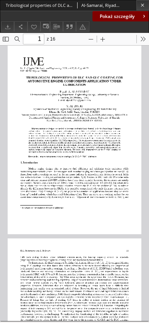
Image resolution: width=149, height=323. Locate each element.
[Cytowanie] (69, 26)
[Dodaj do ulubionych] (34, 26)
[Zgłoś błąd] (82, 26)
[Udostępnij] (20, 26)
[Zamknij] (142, 5)
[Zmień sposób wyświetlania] (45, 26)
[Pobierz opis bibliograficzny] (56, 26)
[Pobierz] (7, 26)
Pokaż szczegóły (117, 16)
